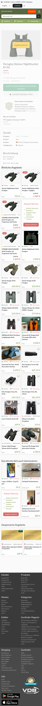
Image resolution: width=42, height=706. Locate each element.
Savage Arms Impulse (28, 591)
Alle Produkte (5, 657)
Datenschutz (5, 684)
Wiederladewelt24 (7, 589)
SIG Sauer (4, 602)
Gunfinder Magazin (27, 664)
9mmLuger (4, 631)
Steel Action (5, 609)
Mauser (3, 600)
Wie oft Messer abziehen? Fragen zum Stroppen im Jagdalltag (29, 623)
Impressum (5, 688)
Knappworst (5, 580)
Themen (4, 664)
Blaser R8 (24, 578)
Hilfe (22, 653)
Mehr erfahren (31, 111)
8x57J (3, 629)
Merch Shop (25, 672)
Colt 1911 (24, 586)
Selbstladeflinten (26, 604)
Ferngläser (25, 136)
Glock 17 (24, 582)
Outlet (3, 666)
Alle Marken (5, 653)
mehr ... (3, 591)
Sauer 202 (24, 580)
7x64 (3, 627)
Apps (22, 668)
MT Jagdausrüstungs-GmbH (14, 120)
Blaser (3, 604)
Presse (23, 670)
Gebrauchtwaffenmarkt (8, 670)
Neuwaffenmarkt (6, 668)
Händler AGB (5, 682)
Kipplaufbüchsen (26, 602)
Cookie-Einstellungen (8, 686)
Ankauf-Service (26, 661)
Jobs (22, 666)
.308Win (4, 620)
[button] (38, 11)
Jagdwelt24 (5, 578)
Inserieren (32, 11)
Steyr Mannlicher (6, 607)
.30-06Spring (5, 622)
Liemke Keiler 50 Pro (28, 584)
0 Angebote (7, 124)
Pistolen (23, 609)
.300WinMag (5, 625)
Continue (17, 6)
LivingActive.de (6, 582)
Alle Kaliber (5, 661)
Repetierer (24, 600)
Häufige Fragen (6, 690)
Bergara (3, 611)
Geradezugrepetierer (28, 611)
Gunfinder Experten (27, 659)
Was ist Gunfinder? (27, 657)
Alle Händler (5, 659)
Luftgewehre (25, 607)
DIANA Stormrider (27, 589)
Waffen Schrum (6, 584)
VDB (2, 586)
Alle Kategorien (6, 655)
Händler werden (26, 655)
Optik (17, 136)
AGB (2, 679)
